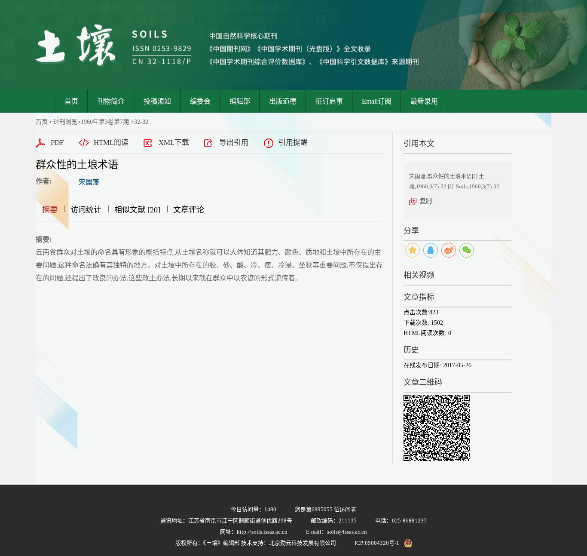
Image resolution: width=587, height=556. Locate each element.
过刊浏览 (65, 122)
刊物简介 (111, 101)
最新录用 (424, 101)
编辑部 (239, 101)
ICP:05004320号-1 (377, 543)
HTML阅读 (111, 142)
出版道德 (283, 101)
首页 (71, 101)
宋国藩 (89, 182)
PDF (57, 142)
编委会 (200, 101)
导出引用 (233, 142)
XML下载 (174, 142)
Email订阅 (376, 101)
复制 (426, 201)
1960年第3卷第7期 (105, 122)
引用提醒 (293, 142)
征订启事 (329, 101)
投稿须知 (157, 101)
